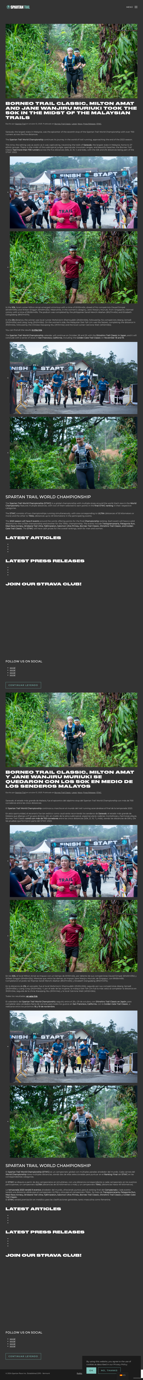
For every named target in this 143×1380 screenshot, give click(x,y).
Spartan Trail (20, 124)
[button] (131, 7)
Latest (74, 124)
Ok (91, 1370)
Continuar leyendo (23, 685)
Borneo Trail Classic (62, 124)
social (12, 668)
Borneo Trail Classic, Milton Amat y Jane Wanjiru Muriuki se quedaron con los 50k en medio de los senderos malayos (70, 779)
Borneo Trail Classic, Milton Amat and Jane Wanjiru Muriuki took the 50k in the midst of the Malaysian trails (71, 110)
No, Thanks (109, 1370)
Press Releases (89, 124)
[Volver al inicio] (18, 7)
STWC (98, 124)
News (80, 124)
